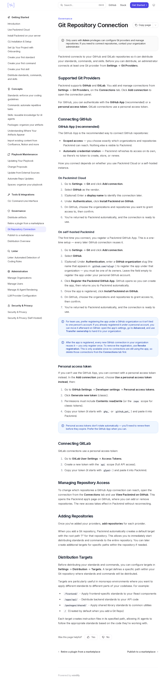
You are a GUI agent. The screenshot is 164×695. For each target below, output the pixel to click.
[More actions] (155, 25)
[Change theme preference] (153, 5)
